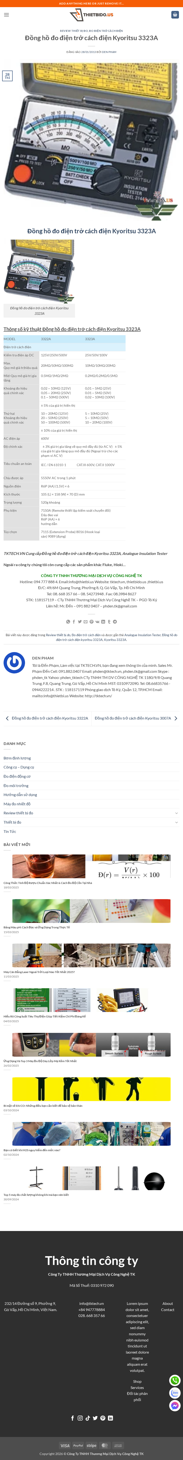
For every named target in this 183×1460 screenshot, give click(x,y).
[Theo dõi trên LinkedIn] (110, 1418)
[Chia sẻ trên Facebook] (74, 622)
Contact (167, 1309)
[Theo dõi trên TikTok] (87, 1418)
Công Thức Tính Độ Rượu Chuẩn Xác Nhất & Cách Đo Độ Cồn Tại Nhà (48, 882)
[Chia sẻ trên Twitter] (80, 622)
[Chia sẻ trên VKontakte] (97, 622)
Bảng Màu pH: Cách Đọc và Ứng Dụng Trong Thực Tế (37, 927)
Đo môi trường (16, 785)
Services (137, 1387)
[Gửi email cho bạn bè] (85, 622)
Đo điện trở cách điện (106, 30)
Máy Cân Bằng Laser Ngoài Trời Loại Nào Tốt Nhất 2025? (39, 971)
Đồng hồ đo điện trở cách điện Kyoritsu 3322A (49, 718)
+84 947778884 (91, 1309)
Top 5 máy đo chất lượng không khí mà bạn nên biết (36, 1194)
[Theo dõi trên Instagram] (80, 1418)
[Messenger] (175, 1405)
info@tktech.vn (91, 1303)
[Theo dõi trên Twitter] (95, 1418)
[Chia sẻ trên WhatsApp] (68, 622)
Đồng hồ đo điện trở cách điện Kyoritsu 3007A (133, 718)
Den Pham (109, 51)
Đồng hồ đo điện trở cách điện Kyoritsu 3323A (91, 230)
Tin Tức (10, 831)
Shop (137, 1381)
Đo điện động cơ (17, 776)
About (168, 1303)
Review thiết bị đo (74, 30)
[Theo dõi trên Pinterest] (102, 1418)
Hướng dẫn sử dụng (20, 794)
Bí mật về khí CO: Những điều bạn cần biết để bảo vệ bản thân (43, 1105)
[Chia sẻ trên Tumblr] (109, 622)
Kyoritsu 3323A (115, 640)
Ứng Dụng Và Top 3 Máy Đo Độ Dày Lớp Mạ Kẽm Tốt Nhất (40, 1061)
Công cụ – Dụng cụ (19, 767)
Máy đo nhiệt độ (17, 804)
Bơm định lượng (17, 758)
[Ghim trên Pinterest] (91, 622)
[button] (6, 14)
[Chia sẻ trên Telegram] (115, 622)
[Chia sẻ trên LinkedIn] (103, 622)
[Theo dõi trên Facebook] (72, 1418)
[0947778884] (175, 1380)
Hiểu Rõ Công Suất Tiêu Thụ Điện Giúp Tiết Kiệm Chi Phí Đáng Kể (45, 1016)
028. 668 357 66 (91, 1315)
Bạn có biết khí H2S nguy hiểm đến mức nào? (32, 1150)
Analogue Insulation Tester (142, 635)
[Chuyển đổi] (176, 813)
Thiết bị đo (12, 822)
